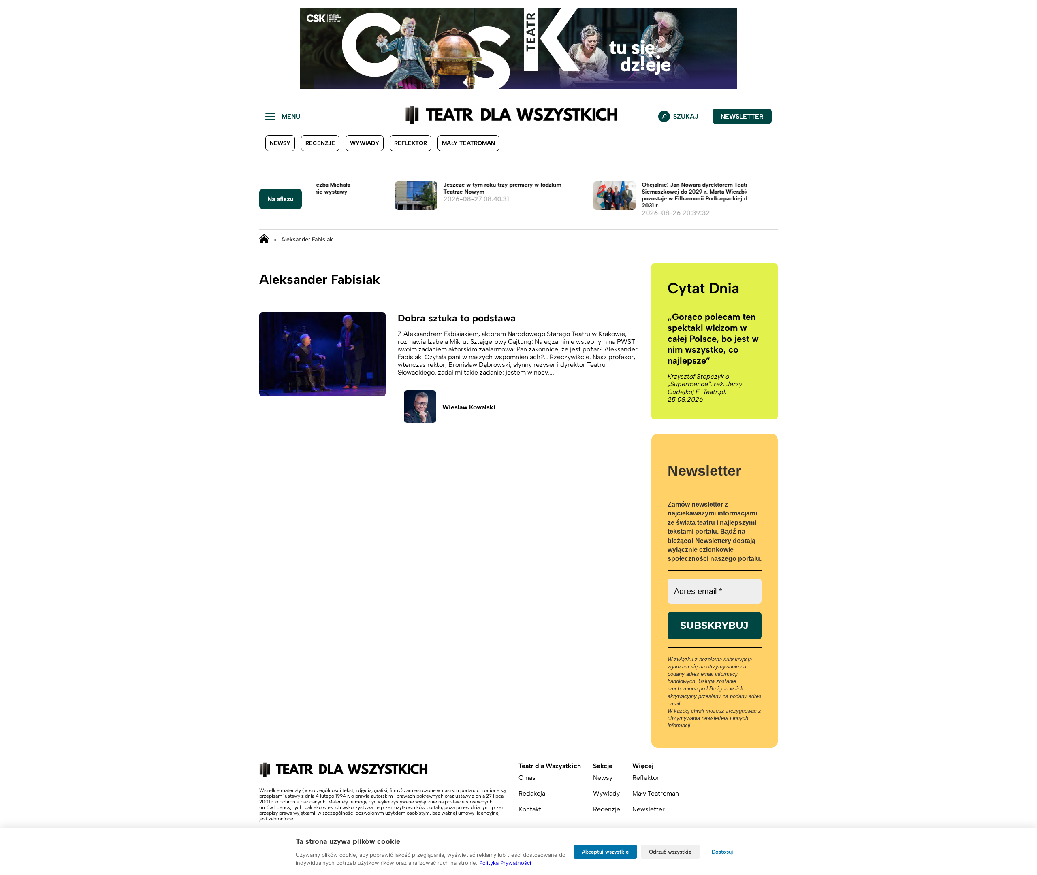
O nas (527, 777)
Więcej (642, 766)
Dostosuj (722, 852)
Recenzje (320, 143)
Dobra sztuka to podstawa (457, 318)
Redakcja (531, 793)
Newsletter (742, 116)
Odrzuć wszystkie (670, 852)
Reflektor (410, 143)
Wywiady (364, 143)
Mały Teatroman (468, 143)
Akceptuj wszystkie (605, 852)
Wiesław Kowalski (468, 407)
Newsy (280, 143)
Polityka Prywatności (505, 863)
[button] (12, 48)
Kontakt (529, 809)
